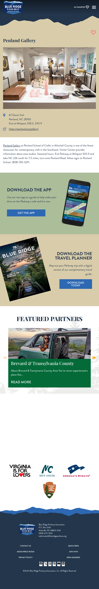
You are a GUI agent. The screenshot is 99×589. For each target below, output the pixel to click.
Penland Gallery (11, 145)
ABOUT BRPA (73, 546)
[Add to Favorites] (93, 32)
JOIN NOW (73, 551)
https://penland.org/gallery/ (24, 129)
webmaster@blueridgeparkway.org (52, 536)
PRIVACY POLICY (25, 557)
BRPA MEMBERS (73, 557)
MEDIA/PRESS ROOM (25, 551)
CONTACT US (25, 546)
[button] (94, 358)
